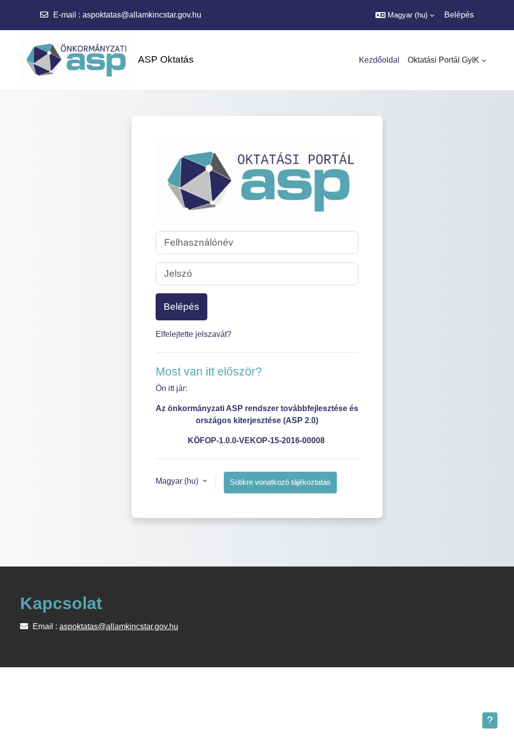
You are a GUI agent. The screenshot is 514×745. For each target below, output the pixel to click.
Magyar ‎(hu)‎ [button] (178, 481)
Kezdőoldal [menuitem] (379, 60)
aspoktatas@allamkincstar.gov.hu (141, 15)
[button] (404, 15)
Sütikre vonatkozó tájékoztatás (280, 482)
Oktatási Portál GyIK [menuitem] (443, 60)
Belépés (459, 15)
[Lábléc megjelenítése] (490, 720)
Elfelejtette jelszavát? (193, 334)
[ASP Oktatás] (70, 60)
